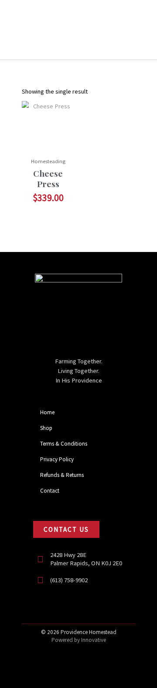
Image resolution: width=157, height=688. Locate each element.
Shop (46, 428)
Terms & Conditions (63, 443)
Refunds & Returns (62, 475)
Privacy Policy (57, 459)
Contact (49, 490)
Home (47, 412)
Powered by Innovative (78, 640)
